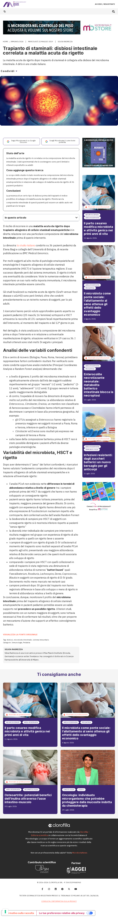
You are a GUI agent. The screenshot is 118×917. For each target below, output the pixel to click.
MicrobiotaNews (79, 852)
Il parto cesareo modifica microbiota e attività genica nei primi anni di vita (98, 228)
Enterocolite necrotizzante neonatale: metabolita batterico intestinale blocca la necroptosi (98, 384)
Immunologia (17, 41)
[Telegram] (62, 889)
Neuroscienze (92, 215)
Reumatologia (31, 789)
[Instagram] (49, 889)
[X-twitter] (69, 889)
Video (81, 789)
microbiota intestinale (23, 640)
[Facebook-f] (42, 889)
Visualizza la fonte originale (20, 634)
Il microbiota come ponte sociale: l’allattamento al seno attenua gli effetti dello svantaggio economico (97, 304)
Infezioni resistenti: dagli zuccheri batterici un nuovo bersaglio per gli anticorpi (98, 462)
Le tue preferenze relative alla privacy (62, 913)
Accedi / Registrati (105, 4)
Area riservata (92, 218)
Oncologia (69, 789)
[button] (113, 11)
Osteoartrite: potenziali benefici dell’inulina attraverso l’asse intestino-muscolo (28, 798)
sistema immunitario (41, 640)
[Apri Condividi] (16, 71)
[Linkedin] (55, 889)
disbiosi (10, 640)
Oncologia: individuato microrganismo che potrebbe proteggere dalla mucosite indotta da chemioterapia (87, 800)
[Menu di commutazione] (4, 11)
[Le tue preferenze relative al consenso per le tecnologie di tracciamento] (5, 912)
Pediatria (26, 642)
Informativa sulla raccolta (19, 913)
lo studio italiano (26, 245)
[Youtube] (75, 889)
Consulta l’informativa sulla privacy (59, 901)
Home (5, 41)
